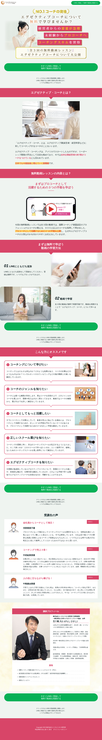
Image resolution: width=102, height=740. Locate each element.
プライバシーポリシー (60, 729)
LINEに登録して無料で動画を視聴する (86, 3)
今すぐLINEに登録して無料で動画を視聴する (51, 67)
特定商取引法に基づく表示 (43, 729)
